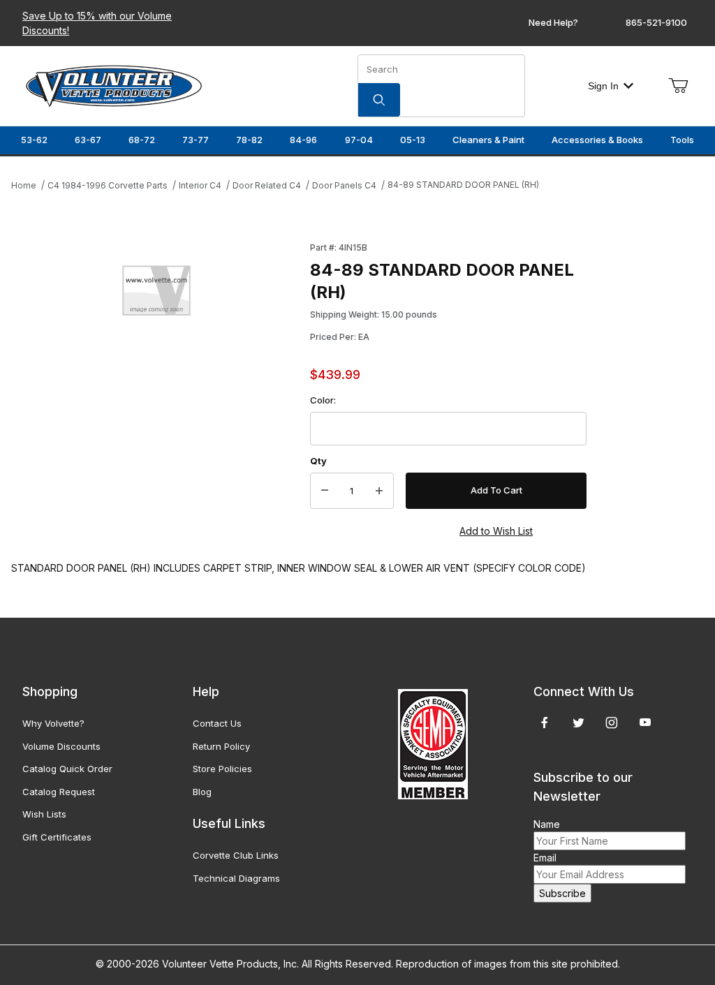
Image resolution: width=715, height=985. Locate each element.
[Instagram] (612, 722)
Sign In (603, 85)
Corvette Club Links (236, 855)
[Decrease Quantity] (325, 490)
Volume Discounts (61, 746)
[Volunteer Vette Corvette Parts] (113, 85)
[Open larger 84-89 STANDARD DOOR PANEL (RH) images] (156, 293)
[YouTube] (645, 722)
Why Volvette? (53, 723)
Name (546, 824)
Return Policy (221, 746)
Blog (202, 791)
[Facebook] (544, 722)
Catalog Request (58, 791)
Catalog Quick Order (67, 768)
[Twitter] (578, 722)
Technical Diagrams (236, 878)
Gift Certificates (56, 837)
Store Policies (222, 768)
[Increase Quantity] (379, 490)
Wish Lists (44, 814)
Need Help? (553, 22)
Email (544, 858)
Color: (323, 400)
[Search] (379, 100)
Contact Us (217, 723)
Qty (318, 460)
